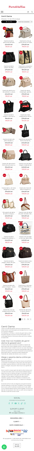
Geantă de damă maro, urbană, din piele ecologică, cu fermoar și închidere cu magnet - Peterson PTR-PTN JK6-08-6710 (25, 261)
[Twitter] (18, 403)
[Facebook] (9, 403)
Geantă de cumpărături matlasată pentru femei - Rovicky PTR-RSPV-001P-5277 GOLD (25, 66)
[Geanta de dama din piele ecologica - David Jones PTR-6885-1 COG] (9, 277)
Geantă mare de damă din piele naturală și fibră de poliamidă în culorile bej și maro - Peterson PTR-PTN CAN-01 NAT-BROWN (25, 213)
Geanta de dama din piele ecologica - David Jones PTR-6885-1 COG (8, 286)
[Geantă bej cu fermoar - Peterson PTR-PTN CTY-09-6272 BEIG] (25, 277)
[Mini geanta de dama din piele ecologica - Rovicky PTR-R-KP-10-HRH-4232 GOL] (9, 204)
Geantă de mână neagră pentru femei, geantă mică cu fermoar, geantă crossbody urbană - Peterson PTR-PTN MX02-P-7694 (25, 115)
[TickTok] (21, 403)
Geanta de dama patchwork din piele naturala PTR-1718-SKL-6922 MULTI (8, 41)
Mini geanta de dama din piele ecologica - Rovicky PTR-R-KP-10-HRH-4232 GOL (8, 213)
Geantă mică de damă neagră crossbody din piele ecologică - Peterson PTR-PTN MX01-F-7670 (25, 164)
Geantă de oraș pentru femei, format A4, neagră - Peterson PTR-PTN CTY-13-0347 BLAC (25, 140)
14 (28, 319)
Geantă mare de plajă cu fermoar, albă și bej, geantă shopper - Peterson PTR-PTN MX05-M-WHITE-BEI (25, 237)
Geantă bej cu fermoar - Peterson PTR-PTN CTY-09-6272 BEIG (25, 286)
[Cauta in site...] (32, 12)
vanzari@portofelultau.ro (18, 412)
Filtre (9, 21)
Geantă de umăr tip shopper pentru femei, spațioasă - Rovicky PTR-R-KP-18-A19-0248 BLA (8, 310)
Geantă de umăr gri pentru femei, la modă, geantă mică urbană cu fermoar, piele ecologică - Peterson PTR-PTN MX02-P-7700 (25, 41)
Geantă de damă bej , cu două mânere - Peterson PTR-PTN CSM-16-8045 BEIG (25, 310)
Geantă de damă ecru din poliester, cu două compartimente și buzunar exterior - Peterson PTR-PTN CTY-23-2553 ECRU (9, 91)
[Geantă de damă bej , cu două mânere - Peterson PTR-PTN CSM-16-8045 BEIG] (25, 301)
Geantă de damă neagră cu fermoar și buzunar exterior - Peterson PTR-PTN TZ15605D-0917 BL (9, 115)
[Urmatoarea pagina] (30, 319)
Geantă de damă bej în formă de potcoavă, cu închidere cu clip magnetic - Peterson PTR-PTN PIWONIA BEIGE (8, 164)
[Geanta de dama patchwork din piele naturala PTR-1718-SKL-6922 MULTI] (9, 32)
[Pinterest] (12, 403)
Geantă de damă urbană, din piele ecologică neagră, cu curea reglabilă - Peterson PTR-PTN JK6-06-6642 (9, 66)
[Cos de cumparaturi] (28, 12)
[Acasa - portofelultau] (17, 6)
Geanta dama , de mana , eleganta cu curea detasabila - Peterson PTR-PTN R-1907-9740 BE (9, 188)
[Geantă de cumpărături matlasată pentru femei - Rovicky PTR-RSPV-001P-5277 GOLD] (25, 57)
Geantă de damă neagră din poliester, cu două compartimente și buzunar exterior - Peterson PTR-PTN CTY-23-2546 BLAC (9, 237)
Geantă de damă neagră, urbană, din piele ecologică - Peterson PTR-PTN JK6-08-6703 (9, 261)
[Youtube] (15, 403)
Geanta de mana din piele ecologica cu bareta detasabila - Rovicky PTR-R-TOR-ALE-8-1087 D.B (25, 188)
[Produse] (2, 12)
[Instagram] (24, 403)
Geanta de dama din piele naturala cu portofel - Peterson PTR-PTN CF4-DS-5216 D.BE (8, 140)
